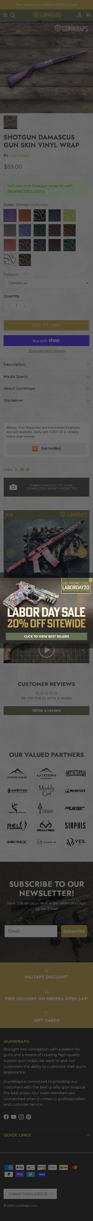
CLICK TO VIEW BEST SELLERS (46, 636)
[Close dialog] (90, 580)
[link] (46, 604)
